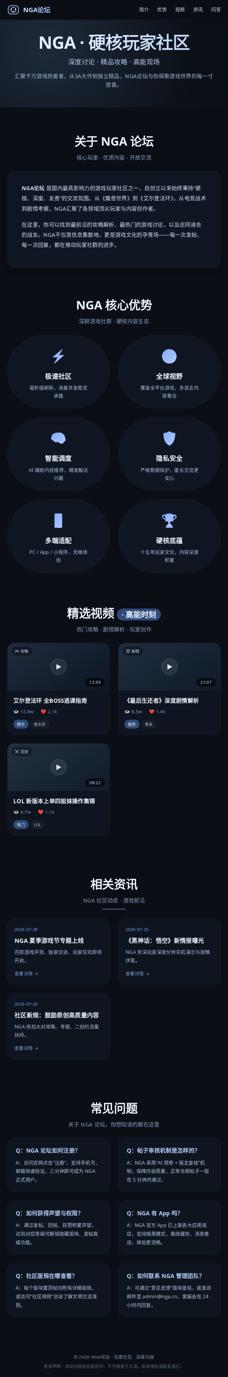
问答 (216, 9)
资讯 (198, 9)
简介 (144, 9)
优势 (162, 9)
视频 (180, 9)
